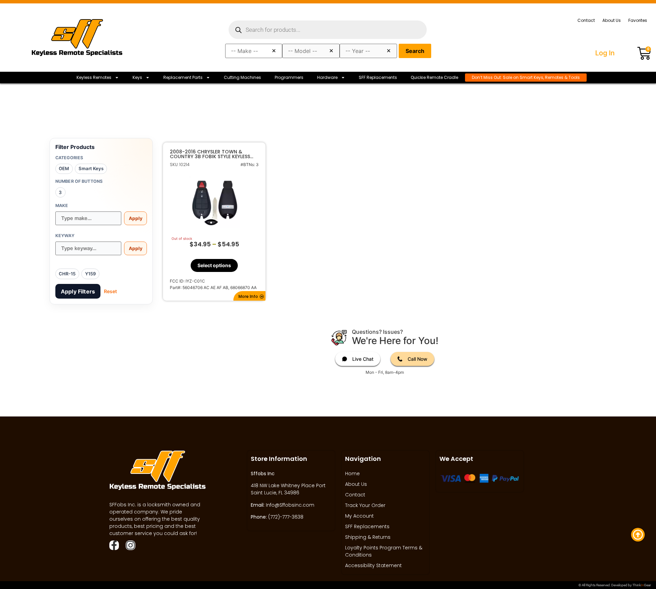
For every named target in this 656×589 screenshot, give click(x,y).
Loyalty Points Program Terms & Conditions (383, 551)
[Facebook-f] (114, 545)
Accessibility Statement (373, 565)
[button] (249, 296)
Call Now (417, 359)
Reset (110, 291)
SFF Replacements (378, 77)
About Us (611, 20)
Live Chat (362, 359)
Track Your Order (365, 505)
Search (415, 50)
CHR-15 (67, 273)
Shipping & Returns (368, 537)
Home (352, 473)
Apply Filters (78, 291)
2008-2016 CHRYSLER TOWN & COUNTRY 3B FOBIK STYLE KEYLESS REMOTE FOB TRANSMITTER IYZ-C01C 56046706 (213, 154)
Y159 (90, 273)
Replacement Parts (183, 77)
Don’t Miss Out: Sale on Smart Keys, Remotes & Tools (526, 77)
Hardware (327, 77)
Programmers (289, 77)
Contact (586, 20)
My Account (359, 515)
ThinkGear (641, 585)
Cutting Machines (242, 77)
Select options (214, 265)
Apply (135, 218)
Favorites (637, 20)
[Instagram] (130, 545)
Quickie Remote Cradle (434, 77)
